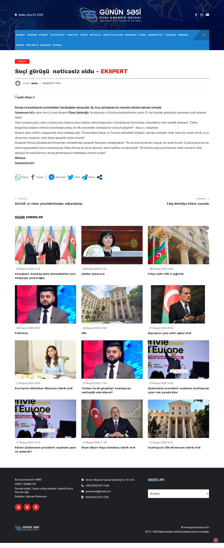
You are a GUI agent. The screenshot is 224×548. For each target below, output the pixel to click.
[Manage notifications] (216, 540)
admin (34, 83)
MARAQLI (57, 45)
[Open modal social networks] (99, 177)
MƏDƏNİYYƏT (155, 35)
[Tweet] (74, 177)
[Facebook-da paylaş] (36, 177)
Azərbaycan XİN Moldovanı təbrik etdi (174, 447)
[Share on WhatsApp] (21, 177)
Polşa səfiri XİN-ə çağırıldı (165, 273)
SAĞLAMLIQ (32, 45)
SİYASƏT (43, 35)
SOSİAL (142, 35)
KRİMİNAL (183, 35)
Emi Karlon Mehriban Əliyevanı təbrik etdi (43, 388)
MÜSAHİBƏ (131, 35)
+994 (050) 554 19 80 (97, 485)
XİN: (84, 333)
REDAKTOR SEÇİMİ (113, 35)
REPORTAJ (95, 35)
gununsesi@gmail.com (98, 491)
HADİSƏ (20, 45)
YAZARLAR (170, 35)
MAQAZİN (45, 45)
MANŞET (20, 35)
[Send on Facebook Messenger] (57, 177)
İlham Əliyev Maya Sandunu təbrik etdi (108, 447)
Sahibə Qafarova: (93, 273)
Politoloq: (21, 333)
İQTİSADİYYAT (57, 35)
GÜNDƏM (32, 35)
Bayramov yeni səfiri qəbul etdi (169, 333)
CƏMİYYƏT (73, 35)
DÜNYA (84, 35)
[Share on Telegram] (88, 177)
